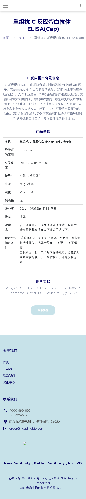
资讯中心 (9, 382)
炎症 (22, 38)
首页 (6, 38)
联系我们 (43, 310)
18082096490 (19, 415)
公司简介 (9, 369)
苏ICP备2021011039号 (24, 478)
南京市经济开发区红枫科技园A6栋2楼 (34, 421)
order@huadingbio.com (26, 428)
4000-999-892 (19, 410)
